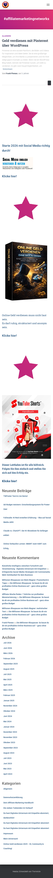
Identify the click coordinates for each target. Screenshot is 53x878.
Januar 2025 (8, 700)
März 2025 (8, 690)
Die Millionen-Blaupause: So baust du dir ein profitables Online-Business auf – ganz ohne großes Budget (25, 586)
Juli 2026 (7, 643)
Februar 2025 (9, 695)
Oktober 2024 (9, 711)
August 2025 (8, 669)
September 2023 (10, 748)
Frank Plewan (8, 623)
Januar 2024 (8, 727)
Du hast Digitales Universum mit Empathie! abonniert (26, 823)
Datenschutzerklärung (13, 797)
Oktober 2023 (9, 742)
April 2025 (7, 685)
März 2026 (8, 653)
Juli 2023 (7, 758)
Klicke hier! (9, 335)
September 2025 (10, 664)
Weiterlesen (8, 69)
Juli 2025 (7, 674)
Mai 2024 (7, 721)
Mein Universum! (10, 839)
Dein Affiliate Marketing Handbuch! (18, 803)
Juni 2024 (7, 716)
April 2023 (7, 774)
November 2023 (10, 737)
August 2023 (8, 753)
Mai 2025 (7, 679)
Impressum (8, 833)
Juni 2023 (7, 763)
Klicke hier (9, 176)
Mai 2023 (7, 769)
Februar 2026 (9, 658)
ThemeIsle (36, 871)
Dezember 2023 (10, 732)
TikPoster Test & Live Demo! (15, 496)
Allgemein (6, 36)
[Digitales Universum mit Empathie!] (6, 4)
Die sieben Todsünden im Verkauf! (18, 808)
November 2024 (10, 706)
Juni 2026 (7, 648)
